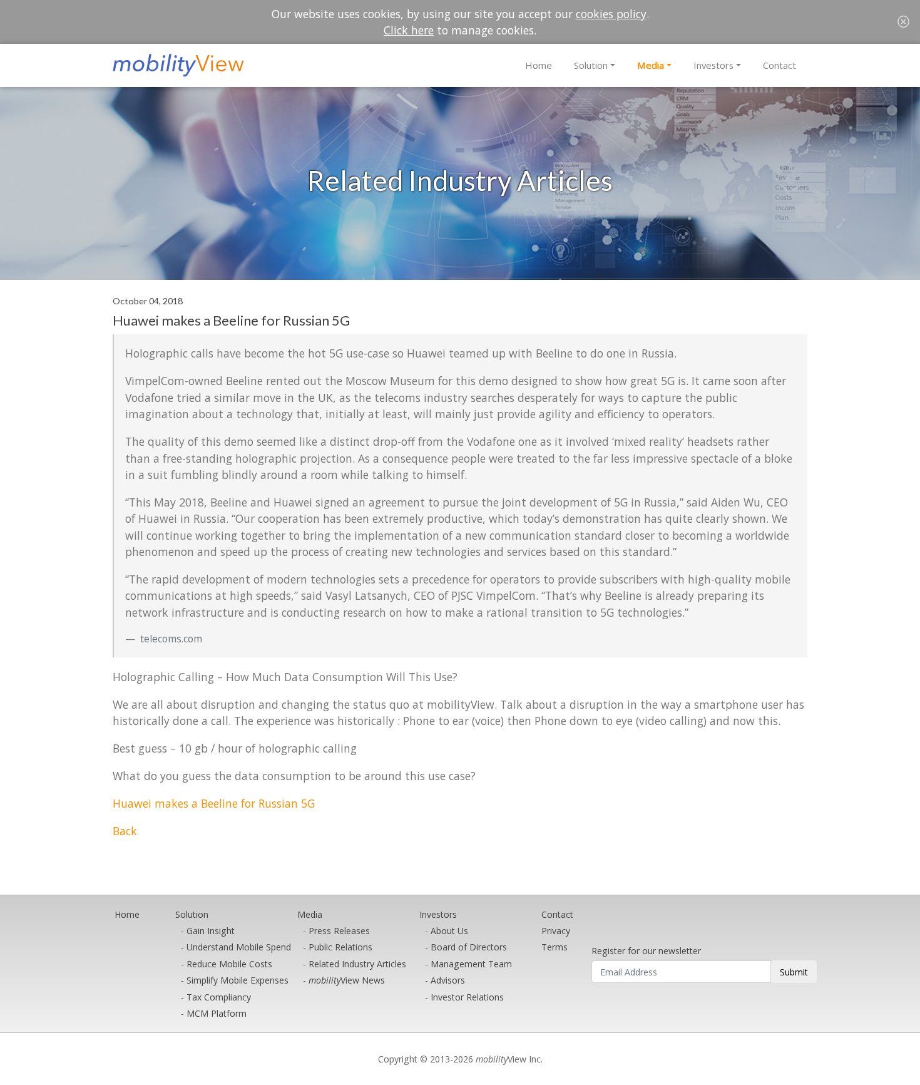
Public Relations (340, 947)
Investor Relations (467, 997)
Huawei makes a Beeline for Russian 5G (214, 803)
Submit (794, 972)
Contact (779, 65)
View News (347, 980)
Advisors (448, 980)
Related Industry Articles (357, 964)
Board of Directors (469, 947)
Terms (554, 947)
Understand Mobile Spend (239, 947)
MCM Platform (217, 1013)
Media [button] (650, 65)
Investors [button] (713, 65)
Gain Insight (211, 931)
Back (125, 830)
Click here (409, 30)
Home (538, 65)
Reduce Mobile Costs (229, 964)
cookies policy (611, 13)
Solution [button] (591, 65)
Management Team (471, 964)
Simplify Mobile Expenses (238, 980)
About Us (449, 931)
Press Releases (339, 931)
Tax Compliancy (219, 997)
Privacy (555, 931)
